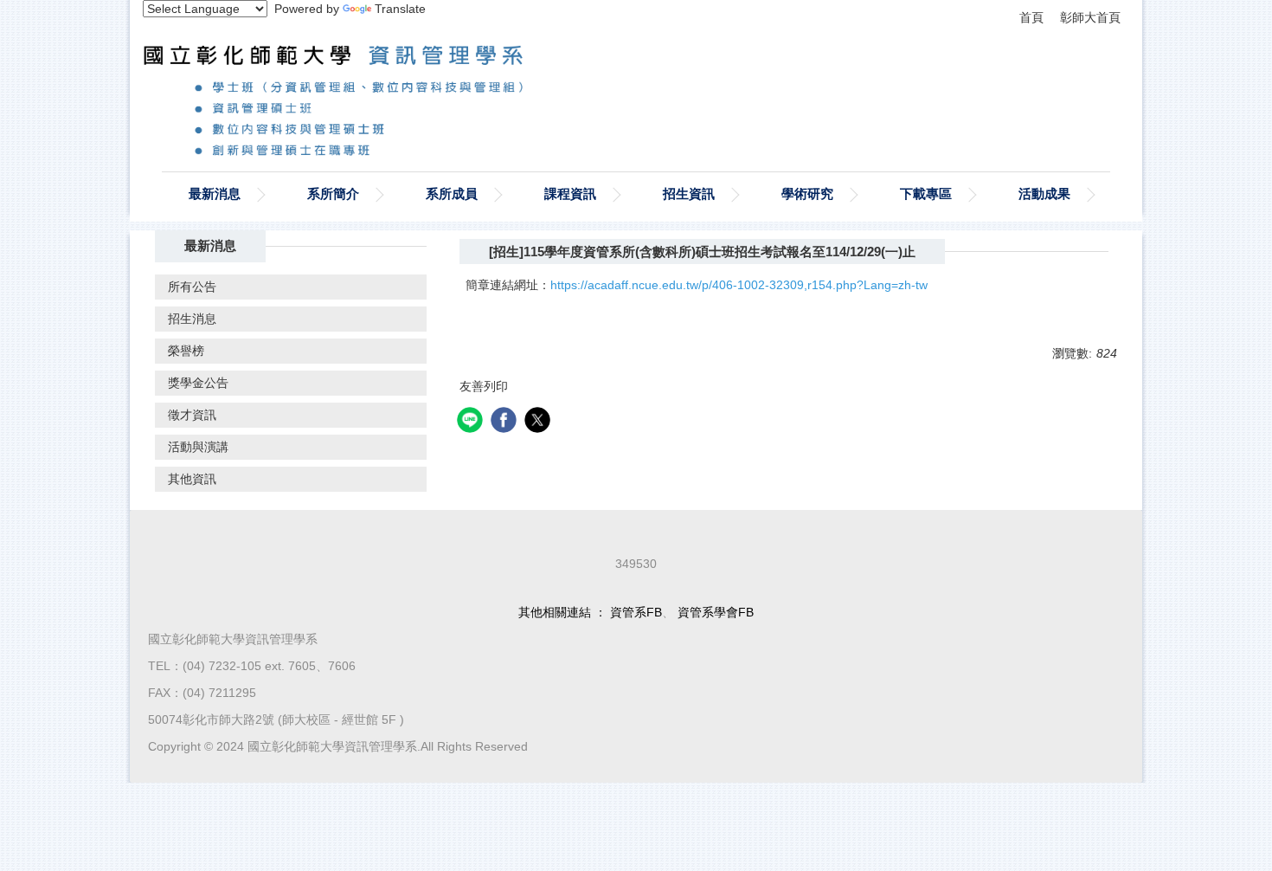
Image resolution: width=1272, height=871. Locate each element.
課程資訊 (570, 193)
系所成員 (452, 193)
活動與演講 (198, 447)
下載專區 (926, 193)
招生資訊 (689, 193)
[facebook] (506, 422)
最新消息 (215, 193)
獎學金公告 (198, 383)
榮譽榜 (186, 351)
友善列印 (483, 386)
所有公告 (192, 287)
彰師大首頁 (1090, 17)
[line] (472, 422)
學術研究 (807, 193)
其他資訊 (192, 479)
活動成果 (1044, 193)
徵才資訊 (192, 415)
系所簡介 (333, 193)
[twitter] (539, 422)
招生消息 (192, 319)
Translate (400, 9)
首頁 (1031, 17)
